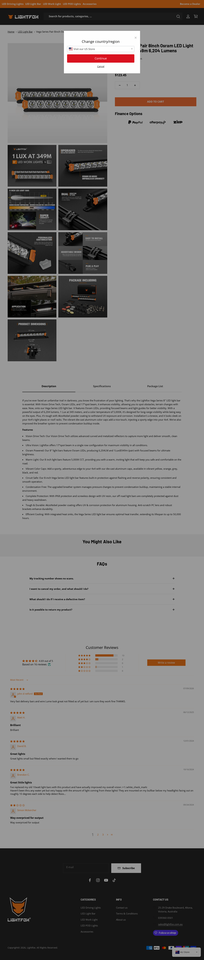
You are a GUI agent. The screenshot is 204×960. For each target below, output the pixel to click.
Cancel (100, 66)
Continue (101, 58)
